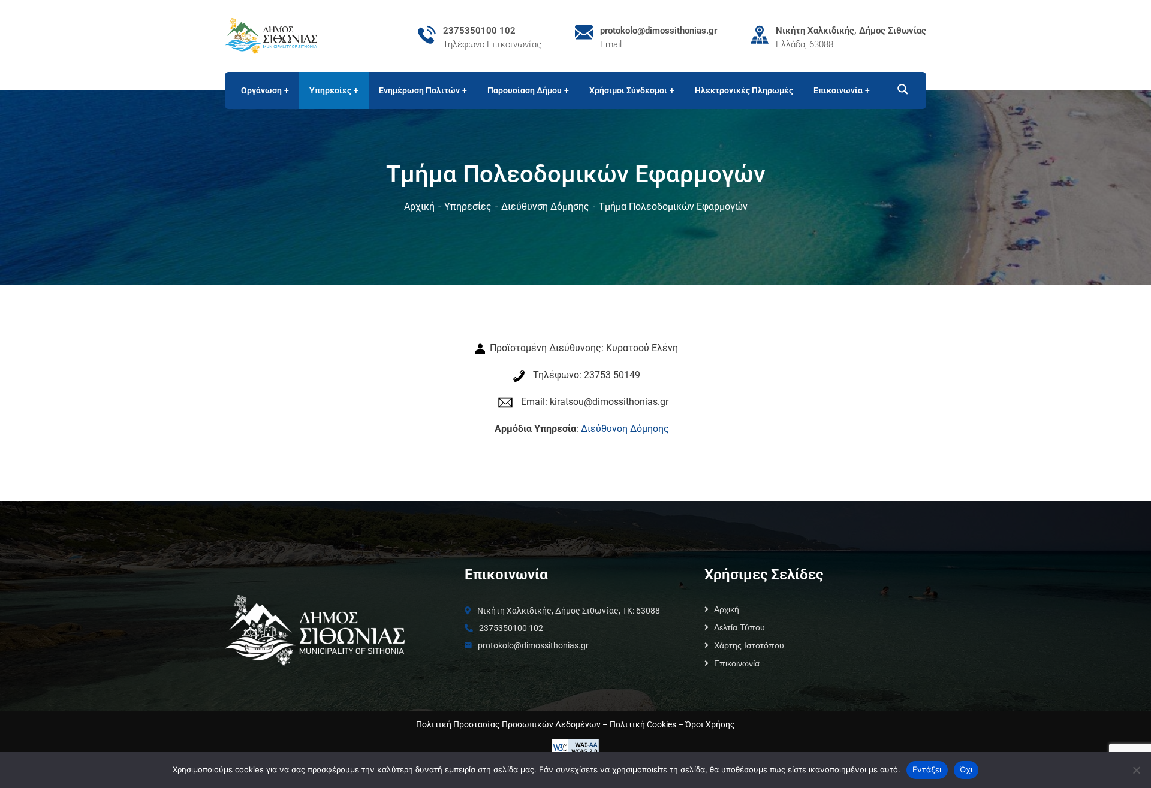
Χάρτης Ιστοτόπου (749, 645)
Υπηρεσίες (468, 206)
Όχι (966, 769)
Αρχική (419, 206)
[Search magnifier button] (897, 89)
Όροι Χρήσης (710, 724)
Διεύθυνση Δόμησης (545, 206)
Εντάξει (927, 769)
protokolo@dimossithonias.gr (658, 30)
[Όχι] (1136, 770)
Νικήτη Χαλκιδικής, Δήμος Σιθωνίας (851, 30)
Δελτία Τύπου (739, 627)
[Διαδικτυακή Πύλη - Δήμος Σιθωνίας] (271, 35)
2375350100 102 (479, 30)
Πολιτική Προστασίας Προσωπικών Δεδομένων (508, 724)
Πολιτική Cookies (643, 724)
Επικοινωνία (737, 663)
